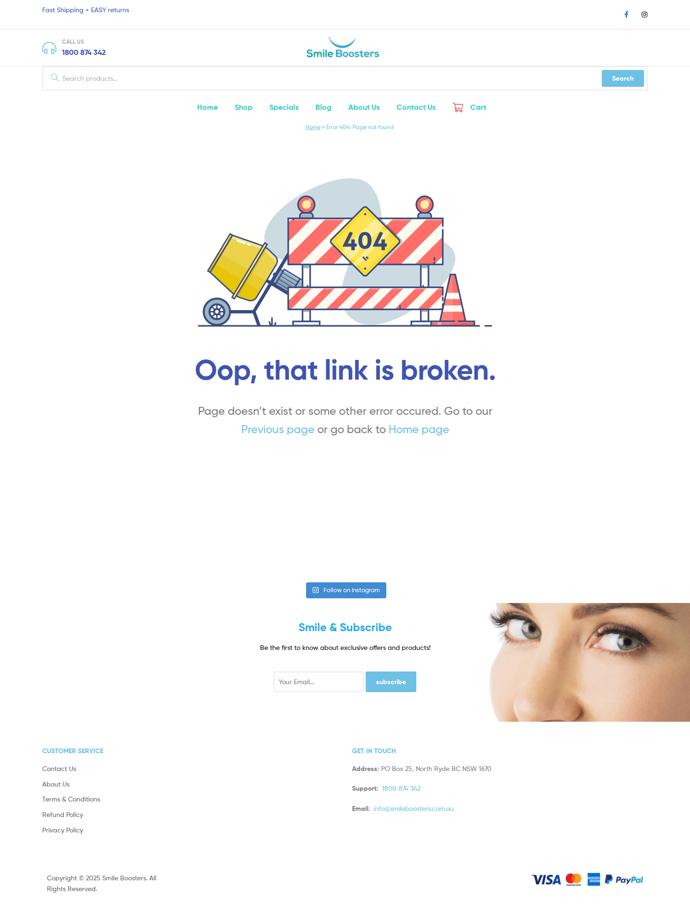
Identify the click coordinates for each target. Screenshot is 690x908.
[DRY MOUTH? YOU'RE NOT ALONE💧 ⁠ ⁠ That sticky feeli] (175, 542)
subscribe (391, 682)
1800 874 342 (84, 52)
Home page (419, 429)
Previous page (277, 429)
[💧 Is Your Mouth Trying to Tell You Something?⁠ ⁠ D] (515, 542)
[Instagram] (644, 14)
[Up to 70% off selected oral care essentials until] (288, 542)
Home (313, 127)
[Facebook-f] (626, 14)
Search (623, 78)
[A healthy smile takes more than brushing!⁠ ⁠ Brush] (61, 542)
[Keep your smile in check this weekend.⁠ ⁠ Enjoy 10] (628, 542)
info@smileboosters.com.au (414, 808)
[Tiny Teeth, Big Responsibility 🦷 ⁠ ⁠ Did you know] (402, 542)
